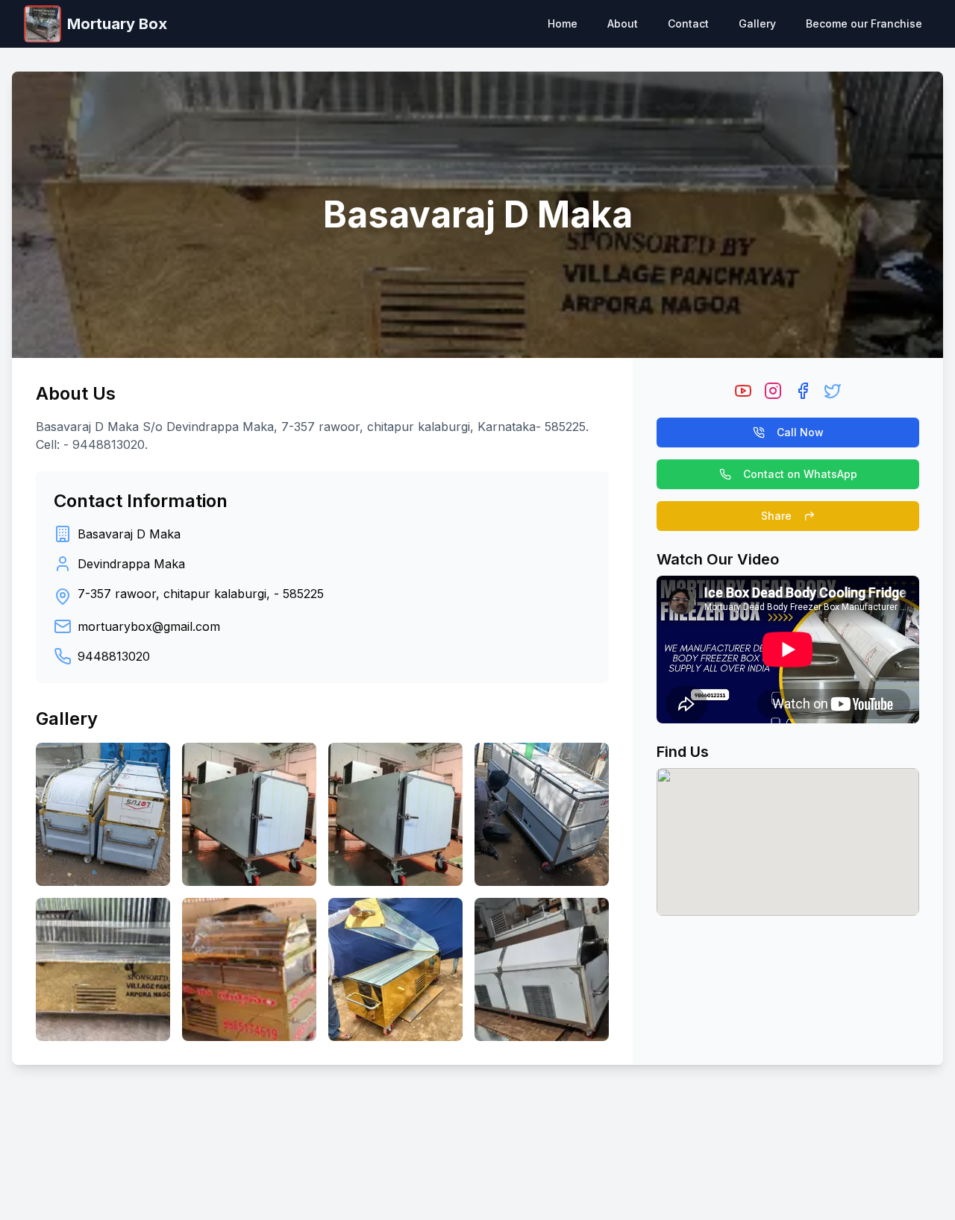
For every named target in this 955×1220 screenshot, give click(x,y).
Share (776, 515)
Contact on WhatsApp (800, 474)
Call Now (800, 432)
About (622, 23)
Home (562, 23)
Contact (688, 23)
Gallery (757, 23)
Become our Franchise (864, 23)
